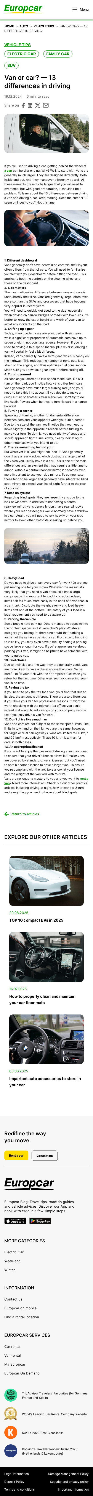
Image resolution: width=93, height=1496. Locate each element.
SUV (11, 65)
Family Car (57, 54)
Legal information (16, 1474)
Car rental (12, 1346)
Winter (9, 1270)
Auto (23, 26)
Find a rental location (21, 1317)
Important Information (73, 1489)
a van (8, 170)
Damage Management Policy (68, 1474)
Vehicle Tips (44, 26)
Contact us (45, 1155)
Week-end (12, 1261)
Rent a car (16, 1155)
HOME (9, 26)
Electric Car (21, 54)
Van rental (12, 1355)
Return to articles (25, 814)
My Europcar (14, 1364)
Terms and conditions (19, 1489)
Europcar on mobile (20, 1308)
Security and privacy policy (69, 1481)
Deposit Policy (14, 1481)
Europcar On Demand (22, 1373)
